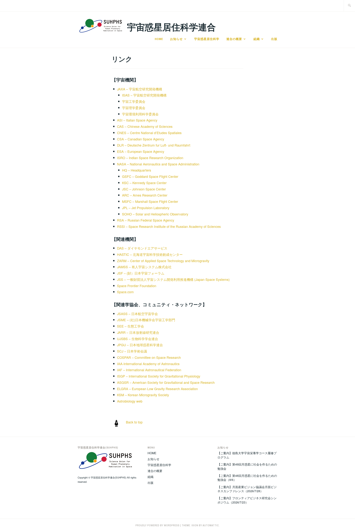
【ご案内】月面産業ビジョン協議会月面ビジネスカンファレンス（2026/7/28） (247, 489)
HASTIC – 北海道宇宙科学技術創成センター (150, 254)
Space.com (125, 291)
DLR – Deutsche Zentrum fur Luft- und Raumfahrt (153, 145)
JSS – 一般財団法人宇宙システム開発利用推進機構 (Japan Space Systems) (173, 279)
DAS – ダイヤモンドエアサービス (142, 248)
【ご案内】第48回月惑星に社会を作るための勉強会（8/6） (247, 477)
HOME (159, 39)
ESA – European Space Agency (140, 151)
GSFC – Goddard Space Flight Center (150, 176)
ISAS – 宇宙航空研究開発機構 (144, 95)
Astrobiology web (129, 401)
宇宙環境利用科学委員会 (140, 114)
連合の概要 (234, 39)
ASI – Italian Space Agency (137, 120)
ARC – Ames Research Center (144, 195)
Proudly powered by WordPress (158, 525)
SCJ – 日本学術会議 (132, 351)
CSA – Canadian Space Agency (140, 139)
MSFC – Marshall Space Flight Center (150, 201)
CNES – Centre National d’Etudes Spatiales (149, 132)
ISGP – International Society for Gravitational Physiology (158, 376)
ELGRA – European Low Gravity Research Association (157, 388)
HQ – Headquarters (136, 170)
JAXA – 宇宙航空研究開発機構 (139, 89)
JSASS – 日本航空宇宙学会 (137, 313)
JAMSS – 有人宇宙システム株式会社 (144, 266)
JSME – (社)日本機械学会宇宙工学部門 (146, 319)
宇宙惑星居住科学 (206, 39)
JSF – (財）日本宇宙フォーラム (140, 273)
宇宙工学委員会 (133, 101)
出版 (274, 39)
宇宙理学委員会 (133, 107)
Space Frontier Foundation (136, 285)
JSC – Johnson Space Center (144, 189)
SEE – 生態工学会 (130, 326)
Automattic (211, 525)
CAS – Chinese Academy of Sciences (145, 126)
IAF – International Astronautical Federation (149, 369)
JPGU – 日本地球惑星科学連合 (140, 344)
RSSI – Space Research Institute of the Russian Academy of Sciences (169, 226)
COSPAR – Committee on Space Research (149, 357)
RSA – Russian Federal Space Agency (145, 220)
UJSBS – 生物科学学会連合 (137, 338)
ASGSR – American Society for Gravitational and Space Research (166, 382)
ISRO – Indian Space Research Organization (150, 157)
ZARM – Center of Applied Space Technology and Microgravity (163, 260)
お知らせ (176, 39)
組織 (256, 39)
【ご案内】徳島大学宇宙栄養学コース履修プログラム (247, 455)
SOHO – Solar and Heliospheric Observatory (155, 214)
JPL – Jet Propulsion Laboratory (145, 207)
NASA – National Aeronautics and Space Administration (158, 164)
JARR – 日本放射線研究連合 (138, 332)
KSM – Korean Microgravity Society (143, 394)
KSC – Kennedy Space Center (144, 182)
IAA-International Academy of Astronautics (148, 363)
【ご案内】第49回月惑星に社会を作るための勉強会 (247, 466)
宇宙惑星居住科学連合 (171, 26)
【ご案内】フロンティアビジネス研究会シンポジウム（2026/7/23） (247, 500)
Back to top (134, 422)
